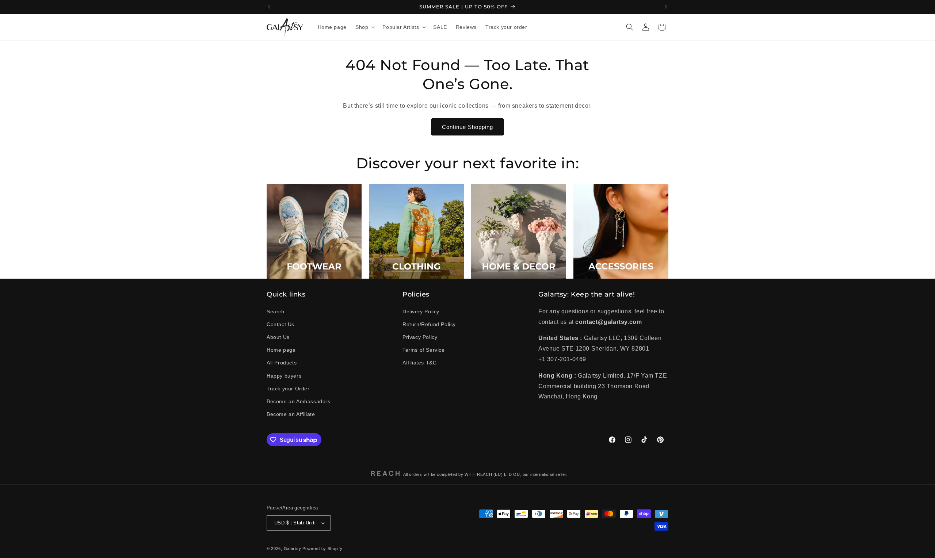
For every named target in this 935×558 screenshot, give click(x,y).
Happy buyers (284, 376)
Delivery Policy (420, 311)
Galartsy (292, 548)
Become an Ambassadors (299, 401)
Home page (281, 350)
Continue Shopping (467, 127)
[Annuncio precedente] (269, 7)
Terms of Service (423, 350)
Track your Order (288, 388)
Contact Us (280, 324)
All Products (282, 363)
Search (276, 311)
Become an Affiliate (291, 414)
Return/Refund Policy (429, 324)
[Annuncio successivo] (666, 7)
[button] (364, 27)
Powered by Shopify (322, 548)
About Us (278, 337)
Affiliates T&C (419, 363)
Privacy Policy (419, 337)
